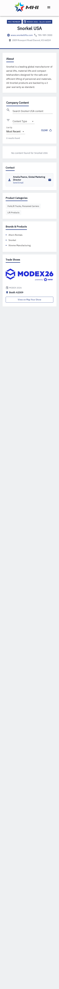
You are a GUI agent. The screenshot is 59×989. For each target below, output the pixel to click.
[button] (23, 206)
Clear (44, 130)
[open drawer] (49, 7)
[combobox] (24, 121)
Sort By (9, 128)
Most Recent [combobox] (13, 131)
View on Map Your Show (29, 299)
